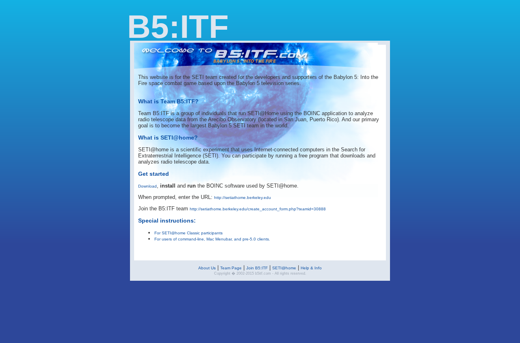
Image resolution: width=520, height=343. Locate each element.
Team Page (231, 268)
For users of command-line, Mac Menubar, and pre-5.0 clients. (212, 239)
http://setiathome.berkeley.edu (242, 197)
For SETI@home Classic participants (188, 233)
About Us (207, 268)
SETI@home (284, 268)
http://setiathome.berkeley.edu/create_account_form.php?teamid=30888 (258, 209)
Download (147, 186)
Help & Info (311, 268)
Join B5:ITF (257, 268)
